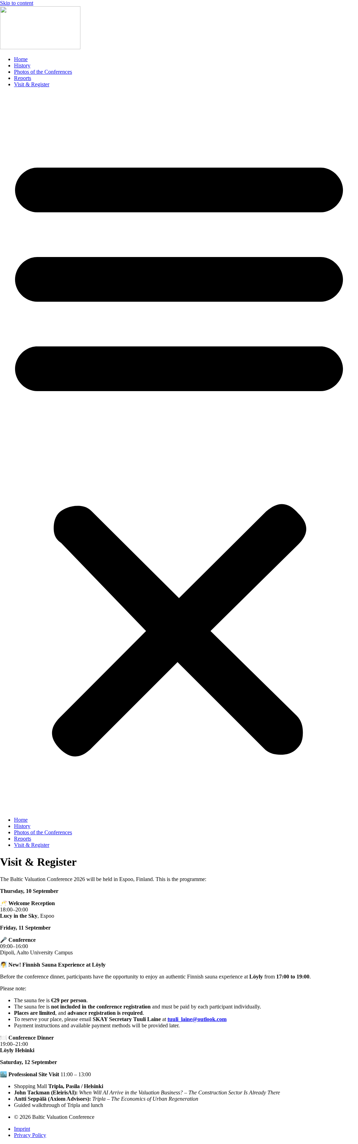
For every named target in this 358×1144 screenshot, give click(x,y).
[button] (179, 452)
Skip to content (16, 3)
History (22, 65)
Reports (22, 78)
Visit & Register (31, 84)
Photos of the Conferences (43, 72)
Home (21, 59)
